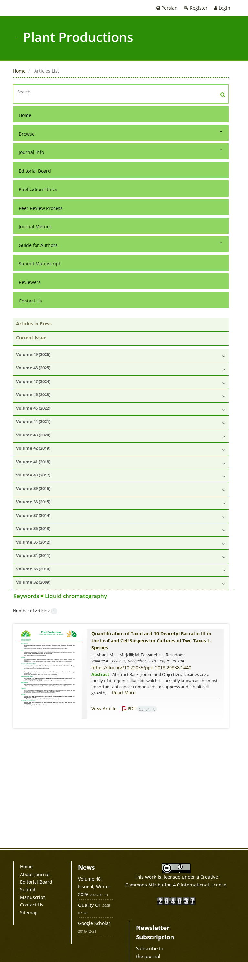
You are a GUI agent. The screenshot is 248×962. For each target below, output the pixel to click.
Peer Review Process (41, 208)
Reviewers (30, 282)
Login (223, 8)
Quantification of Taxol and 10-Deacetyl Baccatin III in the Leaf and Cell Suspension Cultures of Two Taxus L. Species (151, 640)
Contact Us (30, 301)
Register (198, 8)
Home (19, 71)
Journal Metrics (35, 226)
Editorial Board (35, 171)
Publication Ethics (38, 189)
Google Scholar (94, 923)
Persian (169, 8)
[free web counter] (176, 900)
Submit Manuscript (39, 264)
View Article (104, 708)
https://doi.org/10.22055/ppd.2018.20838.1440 (141, 667)
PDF (140, 708)
